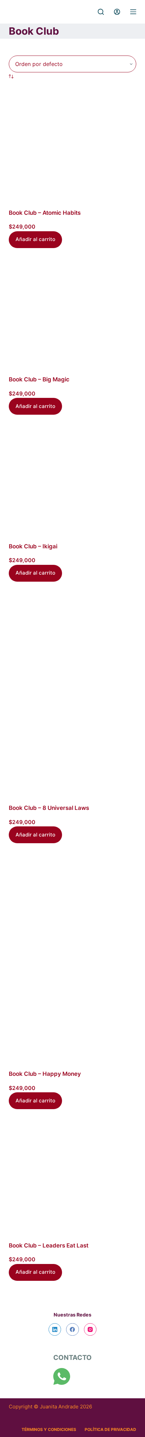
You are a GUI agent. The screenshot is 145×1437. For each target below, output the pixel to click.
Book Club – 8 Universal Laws (49, 808)
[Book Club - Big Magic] (72, 311)
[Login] (117, 12)
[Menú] (133, 12)
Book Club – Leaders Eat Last (48, 1245)
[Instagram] (90, 1329)
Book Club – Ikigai (33, 546)
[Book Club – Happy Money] (72, 956)
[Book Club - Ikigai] (72, 478)
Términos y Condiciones (49, 1429)
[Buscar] (101, 12)
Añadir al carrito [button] (35, 239)
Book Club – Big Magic (39, 379)
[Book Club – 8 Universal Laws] (72, 693)
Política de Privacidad (110, 1429)
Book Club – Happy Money (45, 1073)
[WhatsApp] (61, 1376)
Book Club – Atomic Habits (45, 212)
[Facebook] (72, 1329)
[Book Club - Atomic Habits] (72, 144)
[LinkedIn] (55, 1329)
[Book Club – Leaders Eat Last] (72, 1175)
